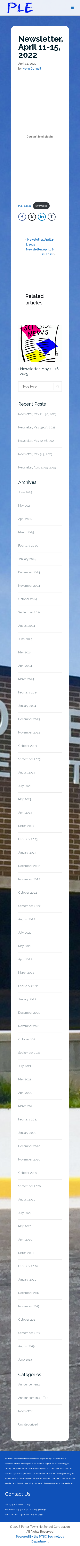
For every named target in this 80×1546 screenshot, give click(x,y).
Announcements (29, 1384)
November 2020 (29, 1159)
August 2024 (26, 625)
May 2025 (24, 505)
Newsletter (25, 1411)
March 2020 (26, 1252)
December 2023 (29, 719)
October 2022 (27, 892)
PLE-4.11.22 (24, 205)
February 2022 (28, 986)
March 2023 (26, 826)
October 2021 (27, 1039)
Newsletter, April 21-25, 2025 (37, 467)
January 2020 (27, 1279)
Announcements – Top (33, 1397)
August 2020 (26, 1199)
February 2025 (28, 545)
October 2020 (27, 1172)
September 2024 (29, 612)
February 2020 (28, 1266)
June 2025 (25, 492)
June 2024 (25, 639)
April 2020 (25, 1239)
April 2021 (25, 1092)
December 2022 (29, 866)
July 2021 (24, 1066)
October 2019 (27, 1319)
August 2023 (26, 772)
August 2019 (26, 1346)
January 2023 (27, 852)
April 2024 (25, 665)
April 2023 (25, 812)
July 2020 (25, 1212)
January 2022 (27, 999)
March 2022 (26, 972)
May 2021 (24, 1079)
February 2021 (27, 1119)
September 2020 (29, 1186)
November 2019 (29, 1306)
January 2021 (27, 1132)
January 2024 (27, 705)
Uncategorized (28, 1424)
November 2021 (29, 1026)
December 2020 (29, 1146)
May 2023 (24, 799)
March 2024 (26, 679)
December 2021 (29, 1012)
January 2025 (27, 559)
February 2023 (28, 839)
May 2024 (24, 652)
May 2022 (24, 946)
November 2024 (29, 585)
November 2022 (29, 879)
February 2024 (28, 692)
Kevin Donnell (32, 68)
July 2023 (24, 785)
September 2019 (29, 1333)
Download (41, 205)
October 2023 (27, 745)
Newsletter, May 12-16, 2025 (39, 371)
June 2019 (25, 1359)
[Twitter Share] (32, 217)
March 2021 (26, 1106)
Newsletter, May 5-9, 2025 (35, 454)
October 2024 (27, 599)
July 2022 (24, 932)
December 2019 (29, 1293)
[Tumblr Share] (52, 217)
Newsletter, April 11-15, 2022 (40, 47)
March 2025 (26, 532)
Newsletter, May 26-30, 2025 (37, 414)
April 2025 (25, 519)
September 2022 (29, 906)
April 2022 (25, 959)
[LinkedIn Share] (42, 217)
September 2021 (29, 1052)
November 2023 (29, 732)
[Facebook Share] (22, 217)
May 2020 (25, 1226)
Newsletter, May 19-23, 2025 (36, 427)
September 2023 (29, 759)
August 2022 (26, 919)
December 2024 (29, 572)
